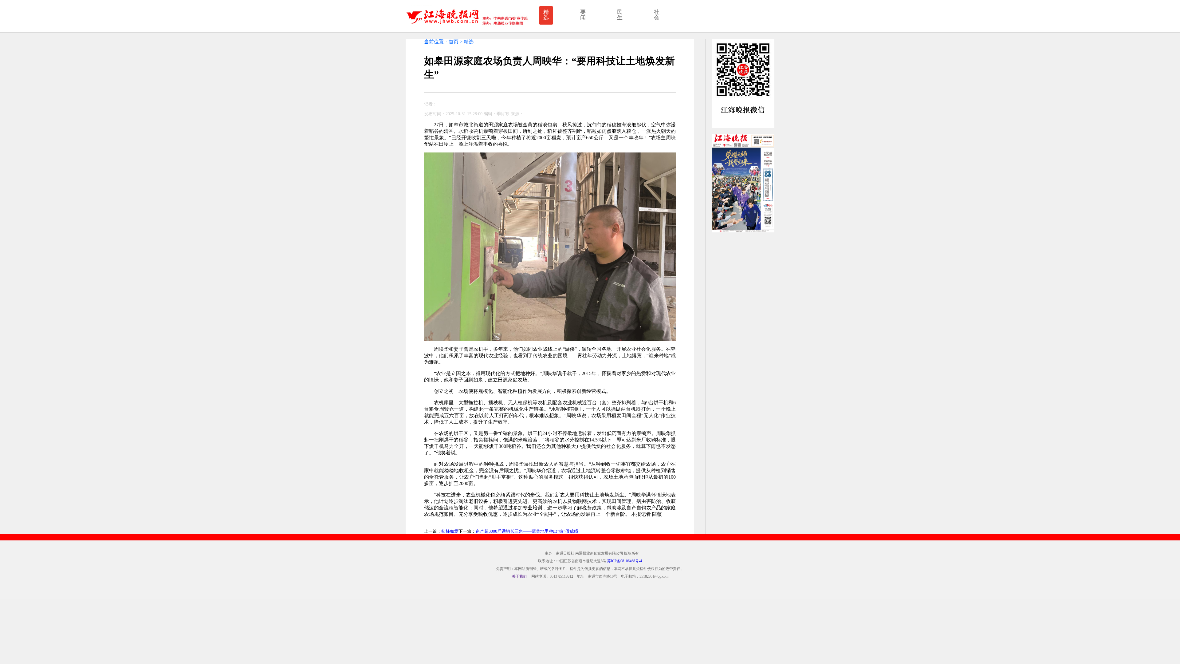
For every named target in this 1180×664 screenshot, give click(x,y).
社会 (656, 15)
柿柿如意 (449, 531)
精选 (546, 15)
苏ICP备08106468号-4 (624, 561)
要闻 (583, 15)
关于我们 (519, 576)
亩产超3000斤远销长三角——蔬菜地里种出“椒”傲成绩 (527, 531)
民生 (620, 15)
